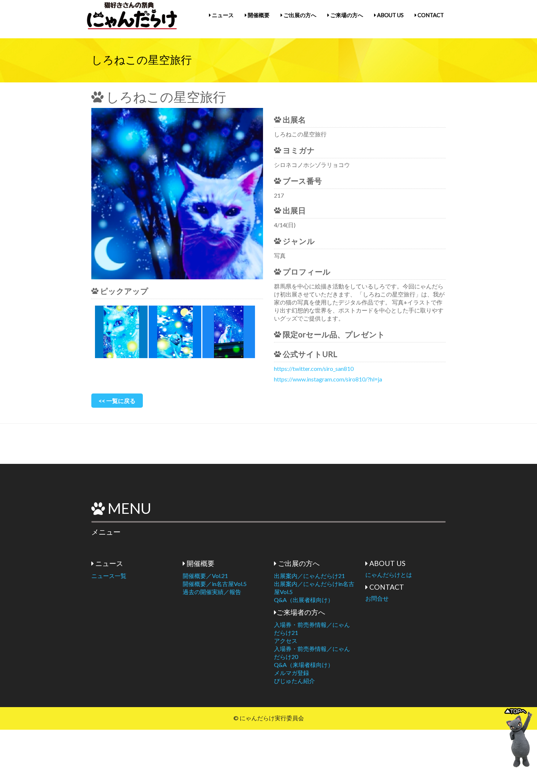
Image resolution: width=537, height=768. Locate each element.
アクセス (285, 640)
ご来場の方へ (346, 15)
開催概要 (258, 15)
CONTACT (430, 15)
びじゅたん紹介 (294, 680)
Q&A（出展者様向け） (304, 599)
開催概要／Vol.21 (205, 575)
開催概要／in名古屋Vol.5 (215, 583)
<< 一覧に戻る (117, 400)
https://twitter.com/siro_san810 (314, 368)
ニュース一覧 (108, 575)
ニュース (222, 15)
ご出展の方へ (299, 15)
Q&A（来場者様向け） (304, 664)
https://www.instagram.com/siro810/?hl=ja (328, 379)
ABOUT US (390, 15)
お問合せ (377, 598)
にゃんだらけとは (388, 574)
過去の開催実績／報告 (212, 591)
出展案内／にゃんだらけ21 (309, 575)
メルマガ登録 (291, 672)
